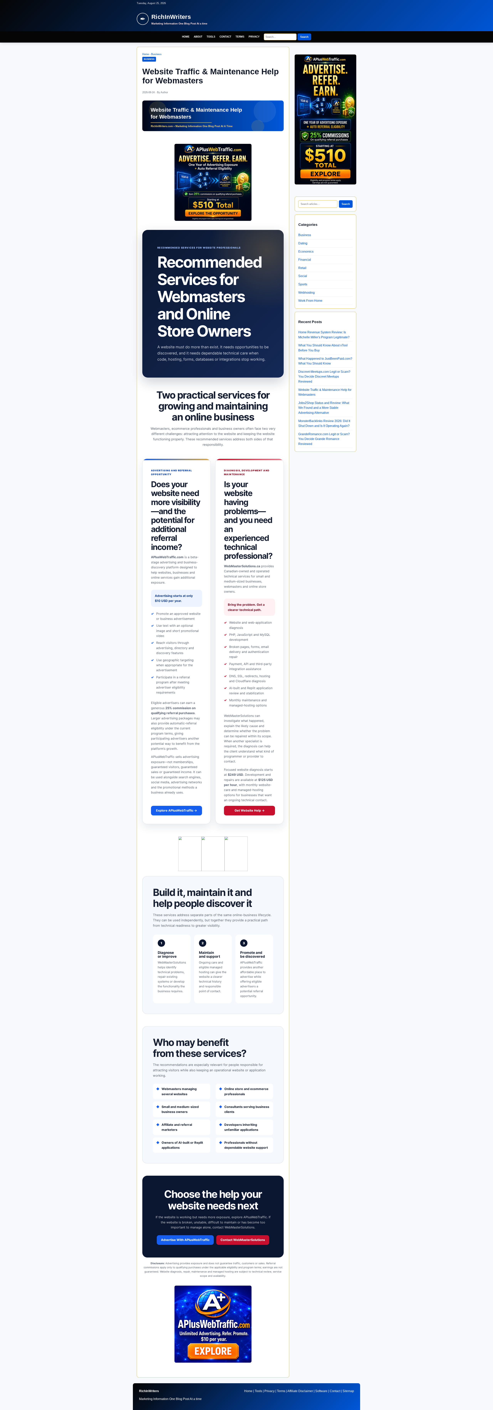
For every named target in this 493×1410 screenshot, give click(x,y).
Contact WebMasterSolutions (243, 1240)
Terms (240, 36)
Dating (302, 243)
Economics (306, 251)
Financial (304, 259)
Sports (302, 284)
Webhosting (306, 292)
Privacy (254, 36)
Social (302, 276)
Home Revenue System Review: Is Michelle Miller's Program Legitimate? (324, 335)
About (198, 36)
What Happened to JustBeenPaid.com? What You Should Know (325, 361)
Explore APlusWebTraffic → (176, 810)
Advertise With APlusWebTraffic (185, 1240)
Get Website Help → (250, 810)
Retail (302, 268)
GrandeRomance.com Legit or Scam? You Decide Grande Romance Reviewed (324, 439)
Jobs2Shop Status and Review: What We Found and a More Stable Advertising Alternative (323, 407)
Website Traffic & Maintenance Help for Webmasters (324, 392)
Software (321, 1391)
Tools (211, 36)
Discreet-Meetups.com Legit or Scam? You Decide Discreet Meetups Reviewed (324, 376)
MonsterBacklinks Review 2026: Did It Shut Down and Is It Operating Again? (324, 423)
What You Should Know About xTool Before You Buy (323, 348)
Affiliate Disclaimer (300, 1391)
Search (304, 36)
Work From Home (310, 300)
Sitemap (348, 1391)
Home (185, 36)
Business (156, 54)
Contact (225, 36)
